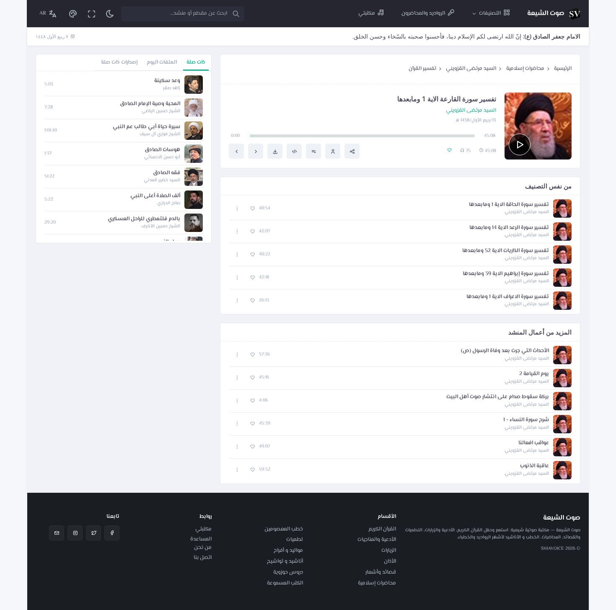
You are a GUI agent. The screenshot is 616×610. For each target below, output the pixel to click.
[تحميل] (274, 151)
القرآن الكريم (382, 529)
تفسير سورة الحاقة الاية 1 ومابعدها (509, 205)
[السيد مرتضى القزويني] (332, 151)
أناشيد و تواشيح (285, 561)
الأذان (390, 561)
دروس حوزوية (288, 572)
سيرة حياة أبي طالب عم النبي (146, 127)
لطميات (294, 539)
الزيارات (388, 550)
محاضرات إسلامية (525, 68)
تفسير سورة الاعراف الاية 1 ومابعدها (507, 297)
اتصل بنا (203, 557)
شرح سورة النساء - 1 (526, 420)
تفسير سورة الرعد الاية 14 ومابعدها (509, 228)
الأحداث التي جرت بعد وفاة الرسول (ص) (505, 351)
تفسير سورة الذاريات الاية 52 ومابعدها (505, 251)
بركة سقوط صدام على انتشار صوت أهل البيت (497, 397)
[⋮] (237, 208)
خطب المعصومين (283, 529)
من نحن (203, 547)
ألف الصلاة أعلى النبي (155, 196)
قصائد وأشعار (380, 572)
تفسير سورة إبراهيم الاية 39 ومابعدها (506, 274)
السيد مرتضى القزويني (471, 68)
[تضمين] (294, 151)
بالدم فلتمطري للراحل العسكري (144, 219)
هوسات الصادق (162, 150)
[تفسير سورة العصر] (255, 151)
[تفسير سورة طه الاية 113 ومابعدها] (236, 151)
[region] (123, 157)
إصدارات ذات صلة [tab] (119, 62)
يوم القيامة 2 (534, 374)
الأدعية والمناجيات (376, 539)
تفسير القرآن (422, 68)
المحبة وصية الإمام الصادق (150, 104)
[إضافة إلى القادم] (313, 151)
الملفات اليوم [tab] (162, 62)
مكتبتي (203, 529)
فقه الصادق (166, 173)
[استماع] (520, 144)
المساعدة (201, 539)
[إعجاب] (252, 208)
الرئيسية (563, 68)
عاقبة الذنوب (534, 466)
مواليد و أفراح (288, 550)
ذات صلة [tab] (195, 62)
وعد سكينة (167, 81)
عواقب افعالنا (533, 443)
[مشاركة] (352, 151)
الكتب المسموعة (285, 583)
